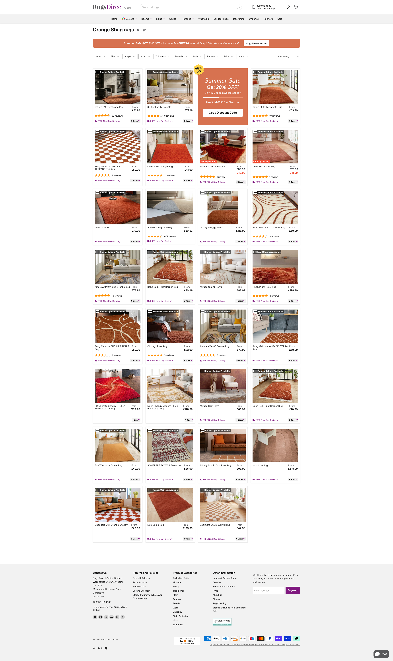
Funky (176, 586)
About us (217, 595)
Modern (177, 582)
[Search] (238, 7)
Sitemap (217, 599)
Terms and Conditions (224, 586)
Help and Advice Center (225, 578)
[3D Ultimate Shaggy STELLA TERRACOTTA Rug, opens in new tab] (117, 386)
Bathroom (178, 624)
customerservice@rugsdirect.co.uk (110, 608)
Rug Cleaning (219, 603)
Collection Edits (181, 578)
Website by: (98, 648)
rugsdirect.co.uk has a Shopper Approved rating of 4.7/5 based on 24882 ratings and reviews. (255, 644)
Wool (175, 607)
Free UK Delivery (141, 578)
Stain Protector (180, 616)
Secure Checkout (141, 590)
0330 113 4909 (103, 602)
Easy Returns (139, 586)
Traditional (178, 590)
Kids (175, 620)
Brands (176, 603)
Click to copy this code (196, 43)
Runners (177, 599)
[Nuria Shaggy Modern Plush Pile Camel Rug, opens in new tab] (170, 386)
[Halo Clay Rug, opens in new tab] (275, 445)
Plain (175, 595)
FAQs (215, 590)
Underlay (177, 611)
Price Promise (140, 582)
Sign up (293, 590)
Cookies (217, 582)
